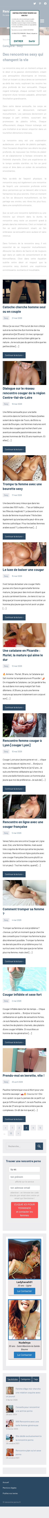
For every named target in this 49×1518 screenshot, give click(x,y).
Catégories (25, 1379)
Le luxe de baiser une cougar (23, 570)
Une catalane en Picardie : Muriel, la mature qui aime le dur (23, 654)
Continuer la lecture (13, 355)
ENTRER (18, 41)
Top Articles (12, 1379)
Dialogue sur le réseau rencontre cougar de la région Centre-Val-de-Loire (24, 392)
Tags (35, 1379)
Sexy (6, 318)
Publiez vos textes (10, 1493)
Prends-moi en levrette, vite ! (24, 1075)
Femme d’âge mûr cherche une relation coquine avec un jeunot (23, 1392)
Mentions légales (9, 1488)
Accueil (6, 1482)
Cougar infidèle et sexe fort (22, 994)
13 (11, 1133)
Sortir (32, 41)
